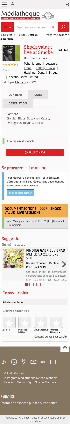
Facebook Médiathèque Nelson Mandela (30, 382)
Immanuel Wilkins (23, 331)
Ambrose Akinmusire (55, 331)
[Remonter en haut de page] (64, 347)
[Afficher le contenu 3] (35, 284)
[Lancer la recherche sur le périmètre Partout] (63, 27)
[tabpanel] (30, 118)
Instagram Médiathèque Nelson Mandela (30, 378)
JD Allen (6, 329)
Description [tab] (18, 103)
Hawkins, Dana (34, 72)
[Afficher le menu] (4, 4)
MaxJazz (20, 82)
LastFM (63, 336)
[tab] (5, 362)
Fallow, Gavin (45, 68)
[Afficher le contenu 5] (43, 284)
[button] (68, 4)
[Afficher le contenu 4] (39, 284)
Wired (34, 77)
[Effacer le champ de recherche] (53, 27)
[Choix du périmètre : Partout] (7, 27)
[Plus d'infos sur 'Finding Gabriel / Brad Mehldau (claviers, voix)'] (13, 259)
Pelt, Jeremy (32, 63)
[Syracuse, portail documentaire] (28, 15)
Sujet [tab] (38, 94)
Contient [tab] (15, 94)
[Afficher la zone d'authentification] (13, 4)
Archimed (24, 417)
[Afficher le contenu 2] (30, 284)
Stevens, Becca (18, 77)
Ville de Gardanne (15, 373)
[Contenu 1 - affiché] (26, 284)
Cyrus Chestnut (41, 329)
